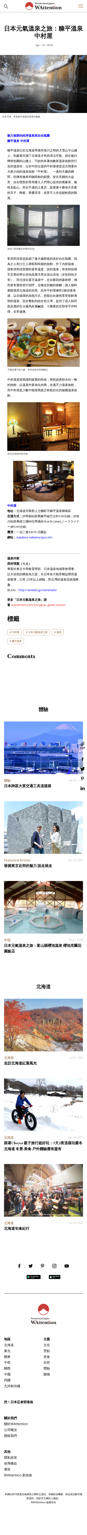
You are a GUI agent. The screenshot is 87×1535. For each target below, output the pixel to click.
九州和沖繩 (12, 1386)
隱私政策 (10, 1457)
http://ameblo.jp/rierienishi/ (38, 590)
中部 (7, 1362)
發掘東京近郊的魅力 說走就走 (28, 865)
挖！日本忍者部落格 (18, 1402)
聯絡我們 (10, 1435)
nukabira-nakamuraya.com (34, 537)
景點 (47, 1351)
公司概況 (10, 1430)
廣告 (7, 1469)
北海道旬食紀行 (17, 1228)
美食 (47, 1356)
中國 (7, 1374)
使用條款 (10, 1463)
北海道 (9, 1345)
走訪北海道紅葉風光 (20, 1063)
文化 (47, 1345)
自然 (47, 1362)
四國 (7, 1380)
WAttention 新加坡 (18, 1475)
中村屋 (15, 632)
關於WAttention (16, 1424)
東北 (7, 1351)
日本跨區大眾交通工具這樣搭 (27, 785)
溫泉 (58, 632)
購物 (47, 1374)
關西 (7, 1368)
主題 (47, 1339)
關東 (7, 1356)
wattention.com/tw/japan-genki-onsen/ (38, 605)
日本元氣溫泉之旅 (38, 632)
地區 (7, 1339)
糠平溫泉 (17, 641)
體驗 (47, 1368)
